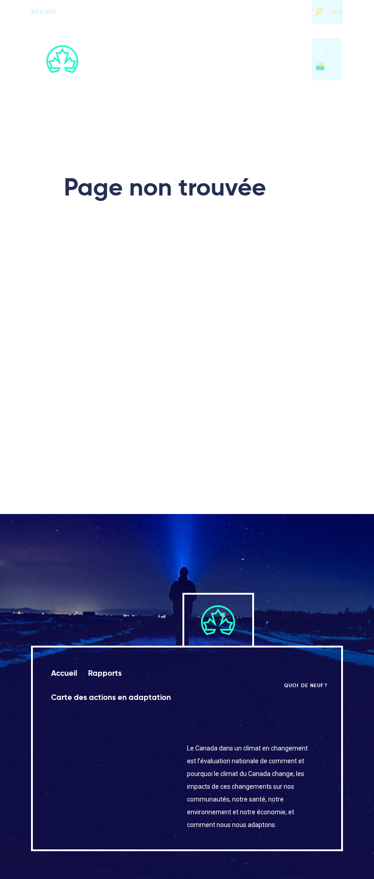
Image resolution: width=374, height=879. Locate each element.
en (319, 53)
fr (320, 64)
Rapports (158, 59)
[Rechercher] (319, 12)
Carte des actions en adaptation (242, 59)
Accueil (44, 11)
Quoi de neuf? (282, 11)
